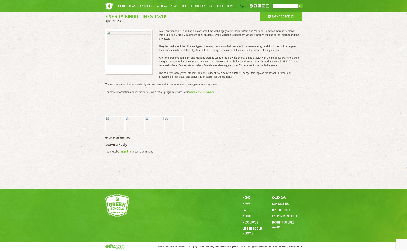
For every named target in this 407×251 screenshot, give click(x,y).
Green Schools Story (119, 137)
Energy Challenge (285, 216)
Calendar (161, 6)
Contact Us (280, 204)
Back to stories (282, 16)
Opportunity (225, 6)
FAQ (211, 6)
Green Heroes (198, 6)
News (132, 6)
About (121, 6)
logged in (125, 151)
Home (246, 197)
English (243, 6)
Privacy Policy (295, 247)
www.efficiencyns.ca (201, 92)
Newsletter (178, 6)
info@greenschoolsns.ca (259, 247)
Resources (145, 6)
